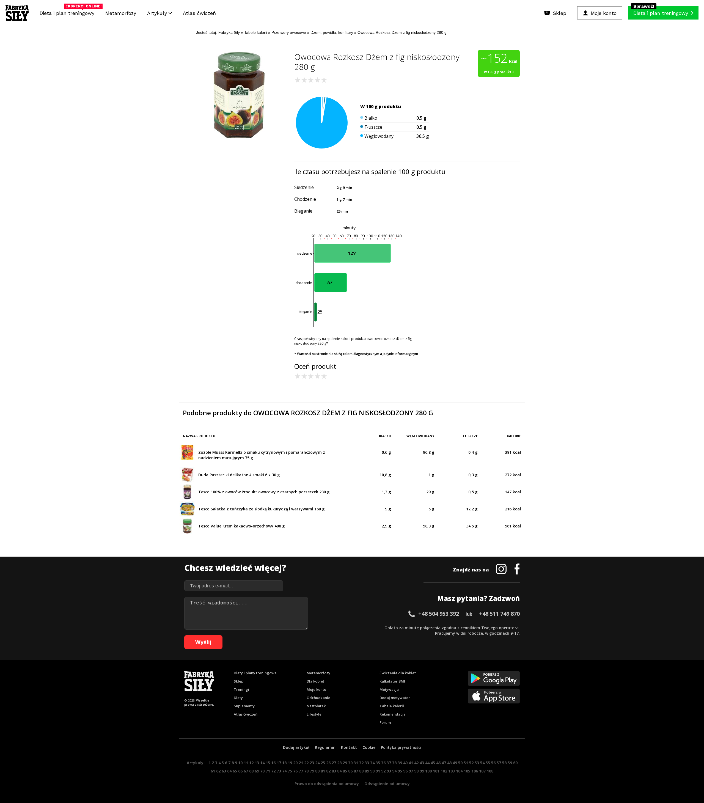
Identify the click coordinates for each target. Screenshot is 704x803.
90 (372, 771)
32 (361, 762)
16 (273, 762)
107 (482, 771)
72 (273, 771)
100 (428, 771)
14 (262, 762)
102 (444, 771)
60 (515, 762)
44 (427, 762)
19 (290, 762)
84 (339, 771)
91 (378, 771)
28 (339, 762)
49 (455, 762)
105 (467, 771)
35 (378, 762)
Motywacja (389, 689)
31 (356, 762)
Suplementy (244, 705)
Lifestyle (314, 714)
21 (301, 762)
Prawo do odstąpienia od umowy (327, 783)
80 (317, 771)
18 (284, 762)
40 (405, 762)
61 (213, 771)
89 (367, 771)
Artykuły (158, 13)
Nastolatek (316, 705)
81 (323, 771)
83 (334, 771)
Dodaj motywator (395, 697)
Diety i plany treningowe (255, 672)
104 (459, 771)
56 (493, 762)
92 (383, 771)
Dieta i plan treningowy (68, 11)
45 (433, 762)
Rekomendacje (393, 714)
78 (306, 771)
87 (356, 771)
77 (301, 771)
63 (224, 771)
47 (444, 762)
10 (240, 762)
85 (345, 771)
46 (438, 762)
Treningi (241, 689)
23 (312, 762)
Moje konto (316, 689)
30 (350, 762)
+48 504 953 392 (438, 613)
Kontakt (349, 747)
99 (422, 771)
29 (345, 762)
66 (240, 771)
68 (251, 771)
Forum (385, 722)
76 (295, 771)
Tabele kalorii (392, 705)
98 (416, 771)
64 (229, 771)
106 (474, 771)
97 (411, 771)
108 (490, 771)
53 (477, 762)
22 (306, 762)
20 (295, 762)
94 (394, 771)
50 (460, 762)
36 (383, 762)
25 (323, 762)
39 (400, 762)
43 (422, 762)
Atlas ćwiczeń (199, 13)
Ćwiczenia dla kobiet (398, 672)
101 (436, 771)
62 (218, 771)
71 (268, 771)
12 (251, 762)
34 (372, 762)
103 (451, 771)
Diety (238, 697)
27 (334, 762)
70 (262, 771)
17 (279, 762)
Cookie (368, 747)
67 (246, 771)
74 (284, 771)
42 (416, 762)
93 (389, 771)
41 (411, 762)
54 (482, 762)
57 (499, 762)
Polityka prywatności (401, 747)
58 (504, 762)
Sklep (238, 681)
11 (246, 762)
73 (279, 771)
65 (235, 771)
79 (312, 771)
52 (471, 762)
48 (449, 762)
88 (361, 771)
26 (328, 762)
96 (405, 771)
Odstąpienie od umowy (387, 783)
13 (257, 762)
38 (394, 762)
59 (510, 762)
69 (257, 771)
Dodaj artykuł (296, 747)
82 (328, 771)
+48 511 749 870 (499, 613)
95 (400, 771)
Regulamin (325, 747)
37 (389, 762)
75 (290, 771)
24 (317, 762)
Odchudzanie (318, 697)
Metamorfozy (120, 13)
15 (268, 762)
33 (367, 762)
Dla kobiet (315, 681)
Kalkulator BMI (392, 681)
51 (466, 762)
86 (350, 771)
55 (488, 762)
